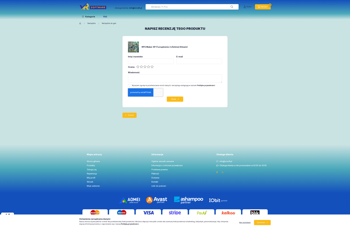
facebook (217, 172)
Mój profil (91, 178)
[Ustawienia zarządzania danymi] (222, 172)
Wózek (90, 182)
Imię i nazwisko (135, 57)
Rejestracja (92, 173)
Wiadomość (134, 72)
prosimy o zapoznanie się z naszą (116, 224)
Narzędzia (92, 23)
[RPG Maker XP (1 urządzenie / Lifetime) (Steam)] (133, 47)
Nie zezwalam (245, 222)
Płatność (155, 173)
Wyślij (173, 99)
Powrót (131, 115)
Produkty (91, 165)
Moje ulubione (93, 186)
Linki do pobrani (158, 186)
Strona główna (93, 161)
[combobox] (192, 7)
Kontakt (154, 182)
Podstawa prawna (159, 169)
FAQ (105, 16)
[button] (88, 16)
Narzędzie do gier (109, 23)
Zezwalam (261, 222)
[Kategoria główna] (80, 23)
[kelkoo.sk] (228, 212)
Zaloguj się (92, 169)
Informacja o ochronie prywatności (167, 165)
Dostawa (155, 178)
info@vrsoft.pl (226, 161)
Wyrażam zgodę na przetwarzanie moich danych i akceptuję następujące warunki (173, 85)
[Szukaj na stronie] (232, 6)
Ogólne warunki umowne (162, 161)
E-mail (179, 57)
